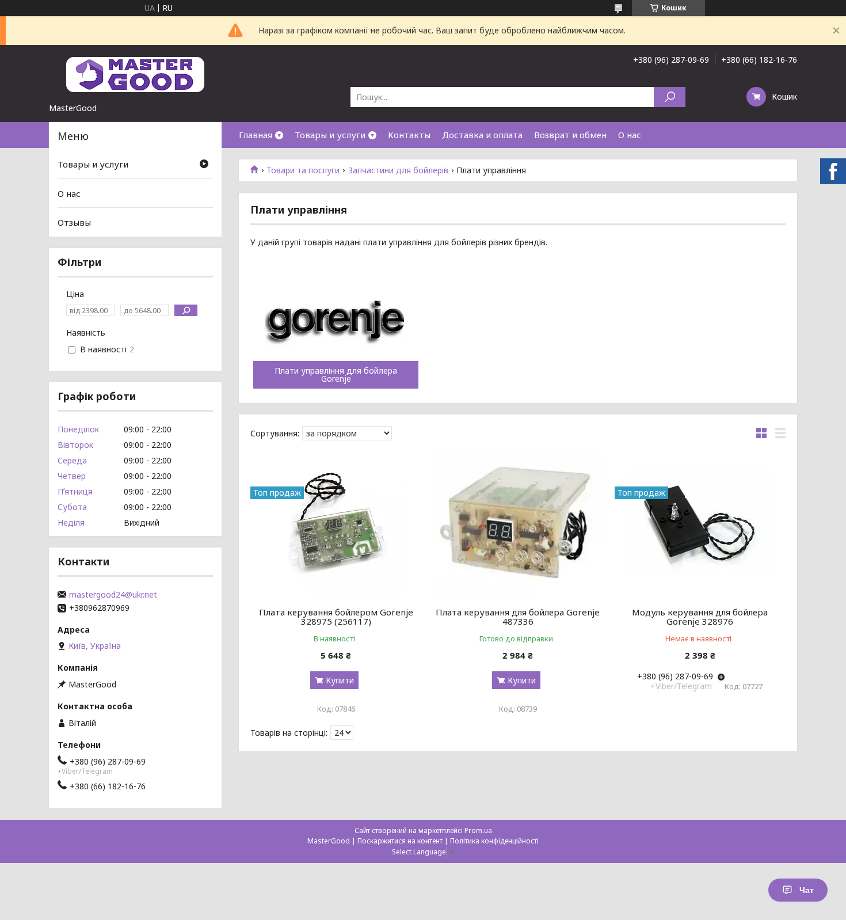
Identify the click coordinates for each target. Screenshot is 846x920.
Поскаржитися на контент (400, 841)
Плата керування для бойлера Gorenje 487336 (518, 616)
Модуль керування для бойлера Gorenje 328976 (700, 616)
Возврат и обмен (570, 134)
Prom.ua (478, 830)
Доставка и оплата (482, 134)
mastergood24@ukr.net (113, 595)
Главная (255, 134)
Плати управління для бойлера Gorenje (336, 375)
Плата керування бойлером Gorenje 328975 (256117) (336, 616)
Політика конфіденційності (494, 841)
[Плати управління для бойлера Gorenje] (335, 319)
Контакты (409, 134)
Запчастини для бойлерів (398, 170)
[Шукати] (669, 97)
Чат (806, 890)
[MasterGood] (135, 74)
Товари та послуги (303, 170)
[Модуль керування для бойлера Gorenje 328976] (700, 524)
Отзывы (74, 222)
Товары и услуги (330, 134)
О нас (629, 134)
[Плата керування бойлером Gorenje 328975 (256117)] (335, 524)
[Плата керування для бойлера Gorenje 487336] (518, 524)
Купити (340, 680)
